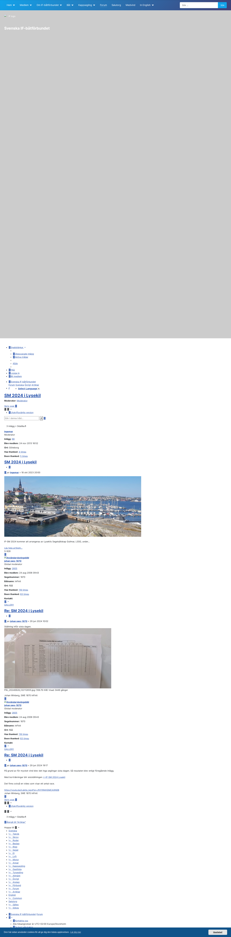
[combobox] (199, 5)
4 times (22, 451)
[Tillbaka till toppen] (227, 933)
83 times (24, 594)
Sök (222, 5)
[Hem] (13, 5)
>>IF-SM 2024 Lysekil (54, 777)
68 (13, 439)
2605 (14, 568)
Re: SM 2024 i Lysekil (23, 610)
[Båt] (72, 5)
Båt (68, 5)
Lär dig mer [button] (75, 932)
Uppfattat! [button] (217, 932)
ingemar (8, 431)
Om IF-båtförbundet (48, 5)
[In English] (152, 5)
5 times (24, 456)
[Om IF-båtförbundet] (60, 5)
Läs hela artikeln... (13, 548)
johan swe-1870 (12, 561)
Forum (103, 5)
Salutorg (116, 5)
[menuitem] (23, 353)
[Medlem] (30, 5)
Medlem (24, 5)
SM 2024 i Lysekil (22, 395)
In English (145, 5)
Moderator (22, 400)
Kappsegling (85, 5)
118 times (23, 590)
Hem (9, 5)
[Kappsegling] (93, 5)
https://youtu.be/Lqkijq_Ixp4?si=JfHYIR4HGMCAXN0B (31, 790)
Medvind (130, 5)
